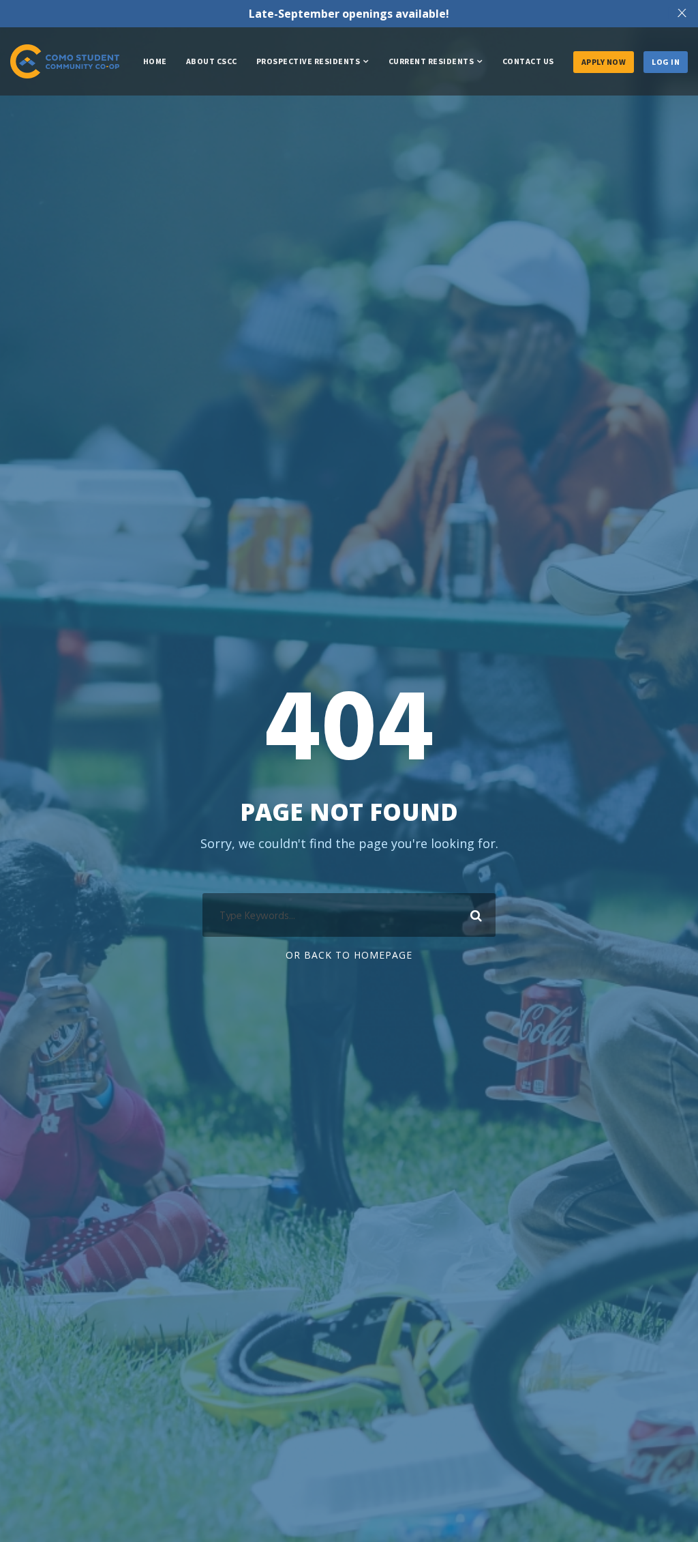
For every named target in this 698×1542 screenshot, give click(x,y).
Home (155, 61)
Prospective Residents (308, 61)
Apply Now (603, 62)
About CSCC (211, 61)
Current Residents (431, 61)
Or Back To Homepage (349, 954)
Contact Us (528, 61)
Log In (666, 62)
